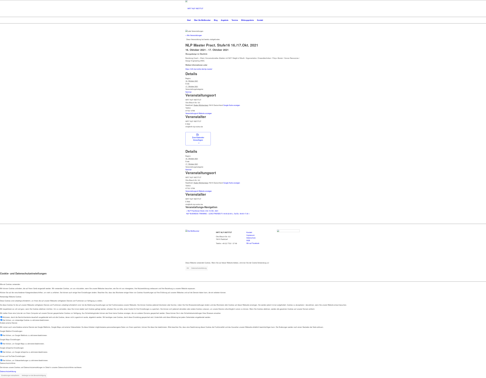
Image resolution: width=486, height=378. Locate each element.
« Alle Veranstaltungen (193, 35)
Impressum (250, 235)
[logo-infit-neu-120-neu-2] (194, 8)
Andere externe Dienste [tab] (8, 323)
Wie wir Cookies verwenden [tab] (10, 284)
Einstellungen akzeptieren (10, 375)
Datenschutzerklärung (199, 268)
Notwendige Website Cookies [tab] (10, 296)
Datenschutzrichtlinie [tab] (7, 363)
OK (188, 268)
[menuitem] (188, 20)
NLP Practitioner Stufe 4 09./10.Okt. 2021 (202, 211)
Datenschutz (251, 238)
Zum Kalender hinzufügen (198, 138)
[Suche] (299, 20)
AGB (248, 240)
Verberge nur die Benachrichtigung (34, 375)
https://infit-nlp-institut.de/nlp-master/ (198, 69)
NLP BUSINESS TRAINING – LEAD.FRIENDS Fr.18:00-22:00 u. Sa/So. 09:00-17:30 (218, 213)
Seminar (188, 92)
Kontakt (249, 232)
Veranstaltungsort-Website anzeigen (198, 113)
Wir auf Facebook (252, 243)
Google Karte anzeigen (231, 105)
